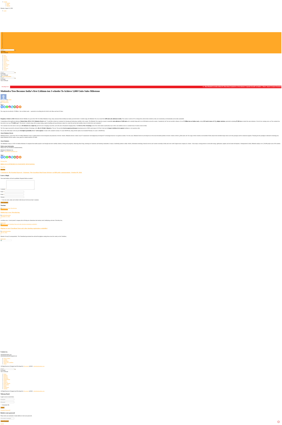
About (5, 363)
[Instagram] (9, 107)
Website (2, 197)
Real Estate (6, 43)
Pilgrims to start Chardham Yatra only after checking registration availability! (24, 228)
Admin (9, 99)
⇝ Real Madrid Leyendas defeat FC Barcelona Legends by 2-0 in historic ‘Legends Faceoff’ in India (218, 86)
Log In (2, 423)
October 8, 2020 (4, 101)
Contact (5, 359)
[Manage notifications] (278, 422)
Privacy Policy (7, 358)
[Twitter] (4, 107)
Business (5, 35)
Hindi (7, 4)
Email (2, 194)
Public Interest (6, 42)
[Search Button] (15, 50)
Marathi (8, 5)
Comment (3, 189)
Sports (5, 44)
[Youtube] (17, 107)
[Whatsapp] (7, 107)
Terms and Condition (8, 362)
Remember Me (5, 405)
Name (2, 191)
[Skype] (12, 107)
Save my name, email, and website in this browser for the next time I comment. (20, 199)
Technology (6, 46)
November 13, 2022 (5, 216)
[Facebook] (2, 107)
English (5, 1)
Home (5, 32)
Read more (3, 222)
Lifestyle (5, 40)
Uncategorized (5, 102)
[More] (20, 107)
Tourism (5, 47)
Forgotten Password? (5, 410)
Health (5, 39)
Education (6, 36)
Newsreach (26, 366)
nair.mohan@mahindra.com (10, 151)
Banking (5, 34)
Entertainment (6, 38)
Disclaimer (6, 361)
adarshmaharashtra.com (39, 366)
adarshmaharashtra (6, 215)
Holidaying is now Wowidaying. (10, 212)
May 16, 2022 (4, 232)
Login (5, 10)
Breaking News (4, 209)
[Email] (14, 107)
